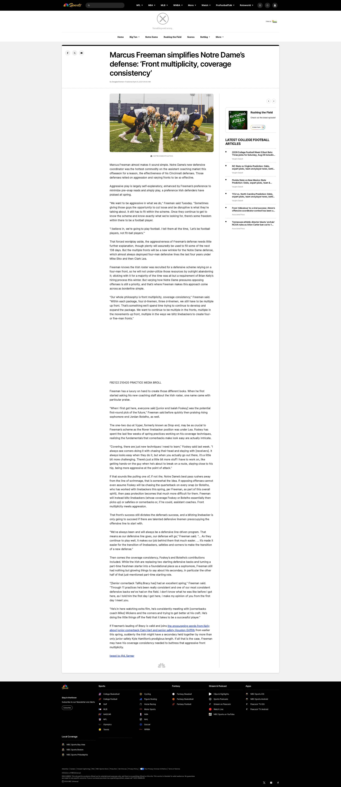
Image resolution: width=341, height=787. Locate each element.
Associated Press (238, 215)
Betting (204, 37)
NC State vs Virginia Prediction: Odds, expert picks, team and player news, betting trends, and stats (254, 167)
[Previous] (268, 101)
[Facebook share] (67, 53)
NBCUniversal (76, 773)
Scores (190, 37)
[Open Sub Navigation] (142, 5)
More (218, 37)
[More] (260, 5)
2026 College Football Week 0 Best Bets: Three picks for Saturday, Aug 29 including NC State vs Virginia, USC (253, 153)
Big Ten (133, 37)
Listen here (256, 127)
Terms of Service (174, 769)
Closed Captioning (83, 769)
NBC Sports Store (102, 769)
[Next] (274, 101)
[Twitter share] (74, 53)
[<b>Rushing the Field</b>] (238, 120)
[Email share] (81, 53)
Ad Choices (123, 769)
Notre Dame (151, 37)
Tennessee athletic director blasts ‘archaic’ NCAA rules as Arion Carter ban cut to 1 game (253, 223)
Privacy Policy (133, 769)
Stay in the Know (69, 697)
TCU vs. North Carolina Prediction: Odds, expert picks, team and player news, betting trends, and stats (254, 195)
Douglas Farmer (118, 82)
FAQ (93, 769)
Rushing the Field (172, 37)
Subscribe (67, 708)
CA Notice (163, 769)
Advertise (65, 769)
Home (120, 37)
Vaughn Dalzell (237, 159)
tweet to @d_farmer (122, 655)
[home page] (72, 5)
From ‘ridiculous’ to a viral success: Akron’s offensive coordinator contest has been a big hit (253, 209)
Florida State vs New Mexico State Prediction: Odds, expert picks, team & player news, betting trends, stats (251, 181)
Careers (72, 769)
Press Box (113, 769)
